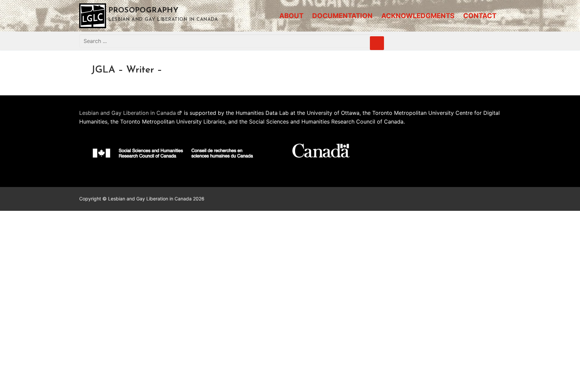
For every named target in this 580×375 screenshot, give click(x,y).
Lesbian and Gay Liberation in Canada (127, 112)
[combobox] (230, 41)
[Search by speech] (377, 43)
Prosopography (143, 10)
